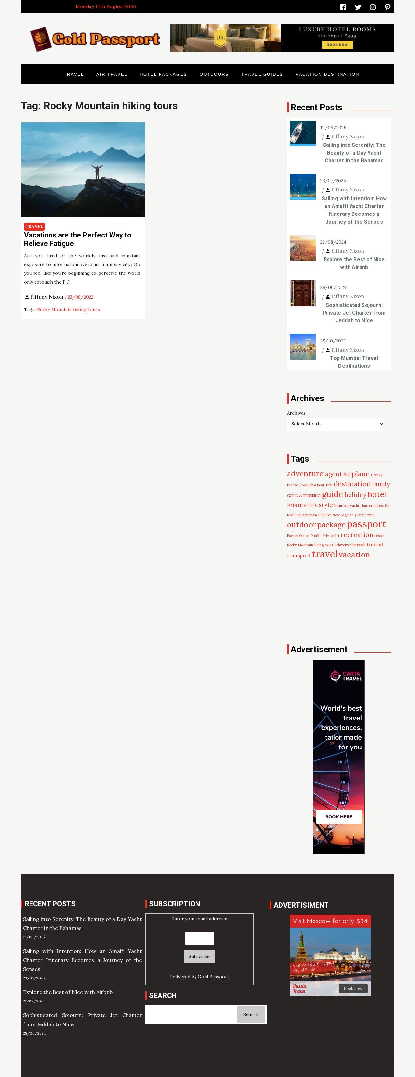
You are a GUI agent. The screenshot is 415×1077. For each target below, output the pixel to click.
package (331, 524)
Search (250, 1014)
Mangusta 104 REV (316, 515)
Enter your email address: (199, 918)
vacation (354, 555)
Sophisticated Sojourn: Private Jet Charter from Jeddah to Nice (354, 313)
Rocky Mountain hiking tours (68, 309)
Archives (296, 413)
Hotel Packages (163, 74)
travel (325, 554)
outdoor (301, 524)
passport (366, 523)
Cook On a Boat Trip (315, 485)
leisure (297, 505)
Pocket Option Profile (304, 535)
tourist (375, 544)
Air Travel (111, 74)
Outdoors (214, 74)
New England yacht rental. (353, 515)
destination (352, 483)
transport (299, 555)
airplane (356, 473)
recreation (357, 534)
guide (332, 494)
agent (333, 474)
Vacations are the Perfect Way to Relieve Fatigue (77, 239)
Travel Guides (262, 74)
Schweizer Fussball (349, 545)
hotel (377, 494)
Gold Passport (213, 976)
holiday (355, 495)
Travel (74, 74)
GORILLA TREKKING (304, 495)
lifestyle (321, 505)
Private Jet (331, 535)
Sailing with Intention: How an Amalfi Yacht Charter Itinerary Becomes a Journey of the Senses (354, 210)
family (381, 484)
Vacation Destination (327, 74)
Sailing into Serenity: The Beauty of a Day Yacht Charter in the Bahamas (354, 153)
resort (379, 535)
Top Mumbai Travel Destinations (354, 362)
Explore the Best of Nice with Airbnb (354, 263)
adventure (305, 473)
